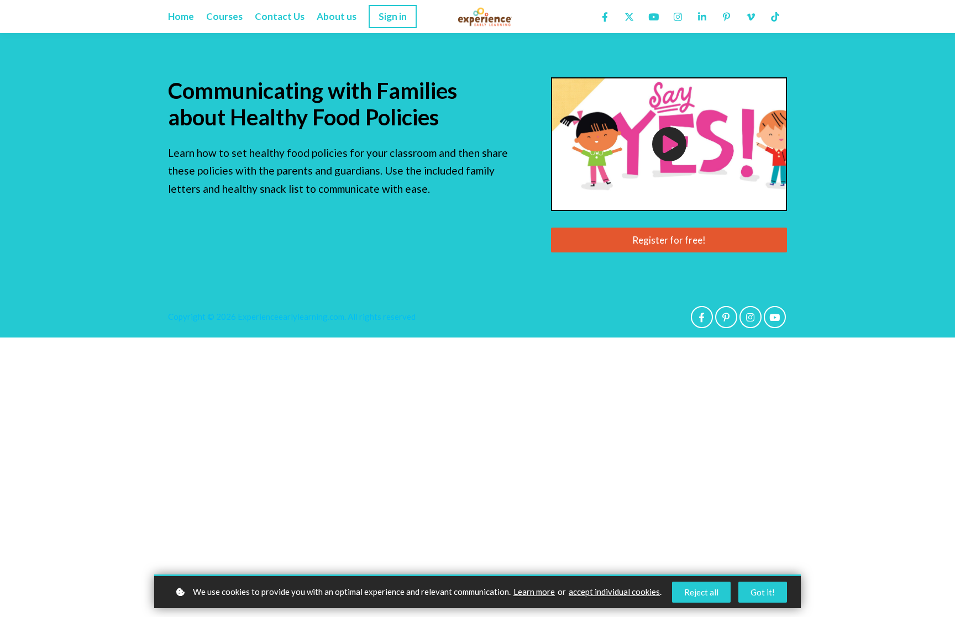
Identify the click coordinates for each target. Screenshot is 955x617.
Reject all (701, 592)
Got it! (763, 592)
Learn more (534, 592)
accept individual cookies (614, 592)
